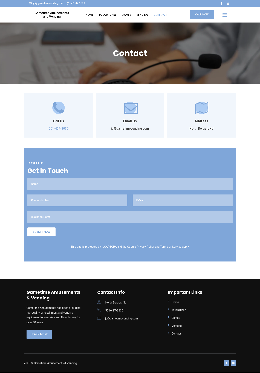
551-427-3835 (58, 128)
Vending (142, 14)
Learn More (39, 334)
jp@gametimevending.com (121, 318)
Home (89, 14)
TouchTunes (107, 14)
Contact (160, 14)
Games (126, 14)
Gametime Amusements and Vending (52, 14)
